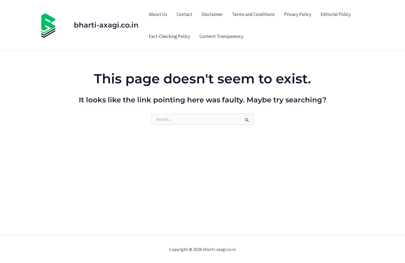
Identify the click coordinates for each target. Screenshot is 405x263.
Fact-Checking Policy (169, 36)
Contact (184, 14)
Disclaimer (212, 14)
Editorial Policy (336, 14)
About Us (158, 14)
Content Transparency (221, 36)
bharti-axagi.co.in (106, 25)
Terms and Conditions (253, 14)
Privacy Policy (297, 14)
